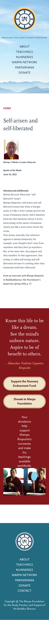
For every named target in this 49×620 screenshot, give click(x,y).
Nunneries (24, 57)
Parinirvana (24, 67)
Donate (25, 72)
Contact (24, 590)
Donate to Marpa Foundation (24, 401)
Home (7, 108)
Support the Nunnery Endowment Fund (24, 383)
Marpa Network (24, 62)
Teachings (24, 52)
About (25, 46)
